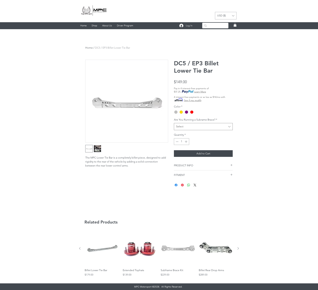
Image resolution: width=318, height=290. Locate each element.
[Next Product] (238, 248)
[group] (159, 256)
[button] (226, 15)
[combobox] (203, 126)
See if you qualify (192, 100)
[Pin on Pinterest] (182, 185)
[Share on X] (195, 185)
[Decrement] (176, 141)
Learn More (200, 91)
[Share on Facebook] (176, 185)
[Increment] (186, 141)
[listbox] (226, 15)
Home (89, 47)
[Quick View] (102, 248)
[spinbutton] (181, 141)
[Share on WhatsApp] (189, 185)
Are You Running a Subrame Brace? (195, 119)
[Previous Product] (80, 248)
